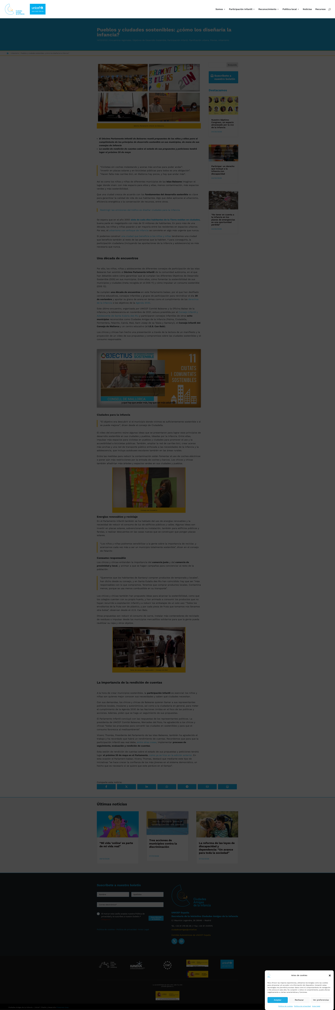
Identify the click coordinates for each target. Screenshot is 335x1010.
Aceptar (277, 1000)
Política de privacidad (302, 1006)
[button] (329, 975)
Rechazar (299, 1000)
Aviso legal (316, 1006)
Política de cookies (285, 1006)
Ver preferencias (321, 1000)
